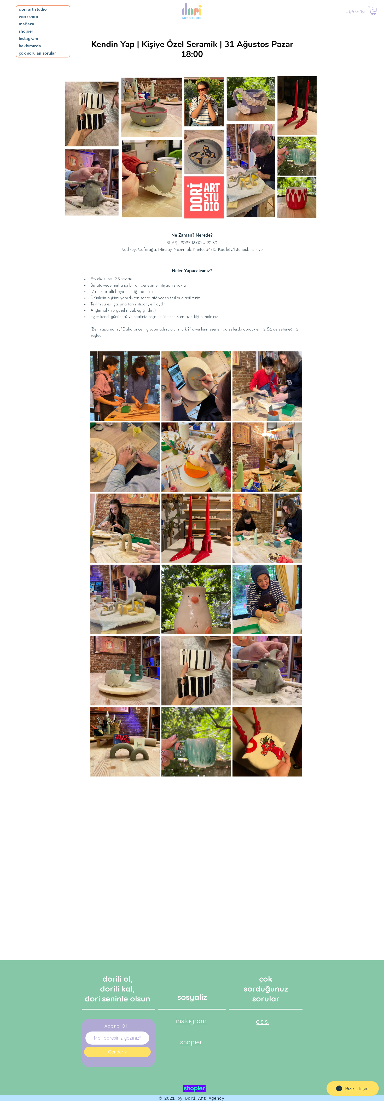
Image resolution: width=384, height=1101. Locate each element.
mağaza (26, 23)
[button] (373, 11)
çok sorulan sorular (37, 53)
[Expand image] (125, 386)
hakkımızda (30, 45)
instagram (28, 38)
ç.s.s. (262, 1021)
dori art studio (33, 9)
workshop (28, 16)
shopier (26, 31)
